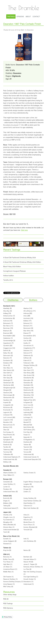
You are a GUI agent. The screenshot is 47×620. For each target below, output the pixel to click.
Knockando (6, 410)
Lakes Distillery (8, 484)
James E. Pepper (29, 564)
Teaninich (27, 447)
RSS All (5, 599)
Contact (36, 16)
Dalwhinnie (27, 355)
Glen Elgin (27, 368)
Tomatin (26, 449)
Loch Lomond (7, 417)
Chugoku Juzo (8, 517)
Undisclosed (27, 454)
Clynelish (6, 345)
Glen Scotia (27, 375)
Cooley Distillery (29, 498)
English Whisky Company (32, 482)
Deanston (30, 30)
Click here (24, 230)
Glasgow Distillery (29, 365)
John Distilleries (29, 541)
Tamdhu (5, 447)
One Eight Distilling (30, 577)
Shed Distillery (28, 503)
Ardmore (26, 313)
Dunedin (5, 539)
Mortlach (6, 427)
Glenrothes (27, 395)
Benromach (27, 328)
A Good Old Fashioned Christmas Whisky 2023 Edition (22, 262)
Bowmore (6, 333)
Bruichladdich (7, 336)
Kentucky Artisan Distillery (32, 567)
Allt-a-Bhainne (28, 311)
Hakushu (26, 520)
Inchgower (27, 402)
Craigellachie (28, 348)
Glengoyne (27, 388)
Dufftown (26, 358)
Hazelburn (6, 400)
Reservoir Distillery (9, 579)
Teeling (5, 505)
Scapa (26, 434)
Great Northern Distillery (31, 501)
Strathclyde (6, 442)
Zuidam (26, 491)
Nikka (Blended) (8, 524)
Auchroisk (27, 318)
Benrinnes (6, 328)
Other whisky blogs (9, 594)
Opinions (20, 16)
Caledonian (6, 338)
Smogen (26, 489)
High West (6, 564)
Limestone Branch (9, 569)
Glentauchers (7, 397)
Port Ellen (27, 432)
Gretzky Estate (28, 473)
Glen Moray (27, 373)
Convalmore (27, 345)
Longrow (26, 420)
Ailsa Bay (6, 311)
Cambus (26, 338)
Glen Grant (27, 370)
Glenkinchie (27, 390)
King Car (6, 550)
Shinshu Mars (7, 527)
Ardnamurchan (8, 316)
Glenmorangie (7, 395)
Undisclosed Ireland (9, 508)
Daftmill (5, 350)
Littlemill (26, 415)
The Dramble (23, 7)
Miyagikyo (6, 522)
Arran (25, 316)
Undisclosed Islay (9, 459)
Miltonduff (27, 425)
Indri (25, 539)
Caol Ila (26, 340)
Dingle (5, 501)
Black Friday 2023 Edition (12, 266)
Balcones (6, 557)
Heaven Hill (27, 562)
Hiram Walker (7, 475)
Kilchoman (6, 407)
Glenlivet (6, 392)
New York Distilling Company (33, 572)
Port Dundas (7, 432)
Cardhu (26, 343)
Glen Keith (6, 373)
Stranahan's (27, 581)
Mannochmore (7, 425)
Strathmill (6, 444)
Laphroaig (27, 412)
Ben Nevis (6, 326)
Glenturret (27, 397)
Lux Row (26, 569)
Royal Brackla (7, 434)
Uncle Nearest (7, 584)
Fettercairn (27, 363)
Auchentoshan (7, 318)
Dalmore (26, 353)
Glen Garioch (7, 370)
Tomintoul (6, 452)
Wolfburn (6, 462)
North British (27, 427)
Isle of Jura (27, 405)
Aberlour (26, 308)
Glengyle (6, 390)
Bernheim (27, 557)
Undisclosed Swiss (9, 491)
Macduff (26, 422)
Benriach (26, 326)
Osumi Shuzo (28, 524)
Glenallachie (27, 378)
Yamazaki (27, 529)
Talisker (26, 444)
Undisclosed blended (9, 529)
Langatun (26, 484)
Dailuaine (26, 350)
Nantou (26, 550)
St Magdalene (28, 439)
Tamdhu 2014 (8, 280)
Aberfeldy (6, 308)
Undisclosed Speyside (31, 459)
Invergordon (7, 405)
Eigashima (27, 517)
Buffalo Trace (7, 559)
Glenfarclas (6, 385)
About (28, 16)
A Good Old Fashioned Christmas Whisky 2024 (19, 257)
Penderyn (6, 489)
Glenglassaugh (8, 388)
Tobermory (6, 449)
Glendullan (27, 383)
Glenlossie (27, 392)
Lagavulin (6, 412)
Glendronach (7, 383)
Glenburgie (6, 380)
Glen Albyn (6, 368)
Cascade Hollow (29, 559)
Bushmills (6, 498)
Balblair (26, 321)
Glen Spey (6, 378)
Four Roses (7, 562)
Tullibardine (6, 454)
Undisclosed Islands (30, 457)
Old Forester (7, 577)
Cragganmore (7, 348)
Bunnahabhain (28, 336)
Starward (6, 543)
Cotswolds (6, 482)
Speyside (26, 437)
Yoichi (5, 532)
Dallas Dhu (6, 353)
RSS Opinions (8, 608)
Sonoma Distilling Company (12, 581)
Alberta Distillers (8, 473)
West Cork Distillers (30, 508)
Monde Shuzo (28, 522)
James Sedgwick (8, 541)
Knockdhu (27, 410)
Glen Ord (6, 375)
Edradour (6, 363)
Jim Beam (6, 567)
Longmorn (6, 420)
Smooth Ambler (28, 579)
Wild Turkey (7, 586)
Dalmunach (6, 355)
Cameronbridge (8, 340)
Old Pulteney (28, 430)
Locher (5, 487)
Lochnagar (27, 417)
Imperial (5, 402)
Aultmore (6, 321)
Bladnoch (6, 331)
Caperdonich (7, 343)
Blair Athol (27, 331)
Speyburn (6, 437)
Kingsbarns (27, 407)
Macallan (6, 422)
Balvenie (26, 323)
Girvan (5, 365)
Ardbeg (5, 313)
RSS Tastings (8, 603)
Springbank (6, 439)
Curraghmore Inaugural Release (14, 271)
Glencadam (27, 380)
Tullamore (27, 505)
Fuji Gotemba (7, 520)
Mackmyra (27, 487)
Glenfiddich (27, 385)
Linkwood (6, 415)
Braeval (26, 333)
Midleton (6, 503)
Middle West (7, 572)
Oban (5, 430)
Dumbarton (6, 360)
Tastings (11, 16)
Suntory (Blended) (29, 527)
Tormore (26, 452)
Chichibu (6, 515)
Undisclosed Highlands (10, 457)
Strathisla (27, 442)
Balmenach (6, 323)
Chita (25, 515)
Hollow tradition (8, 275)
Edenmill (26, 360)
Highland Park (28, 400)
